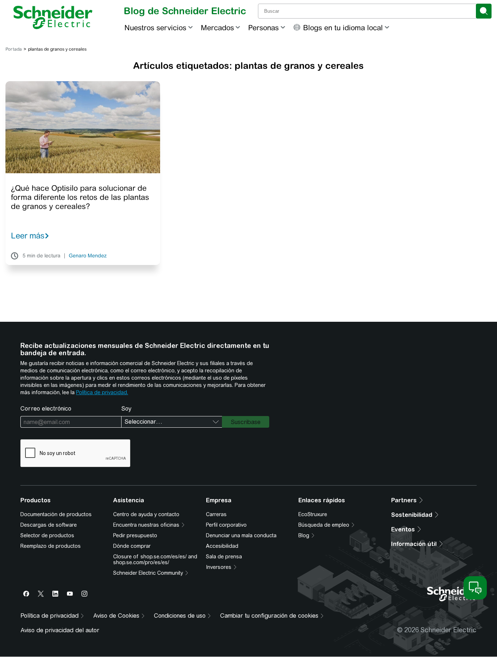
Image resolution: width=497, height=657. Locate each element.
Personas (263, 27)
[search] (484, 11)
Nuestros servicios (155, 27)
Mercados (217, 27)
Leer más (27, 235)
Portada (13, 49)
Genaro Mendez (88, 255)
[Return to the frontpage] (52, 17)
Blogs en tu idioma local (343, 27)
